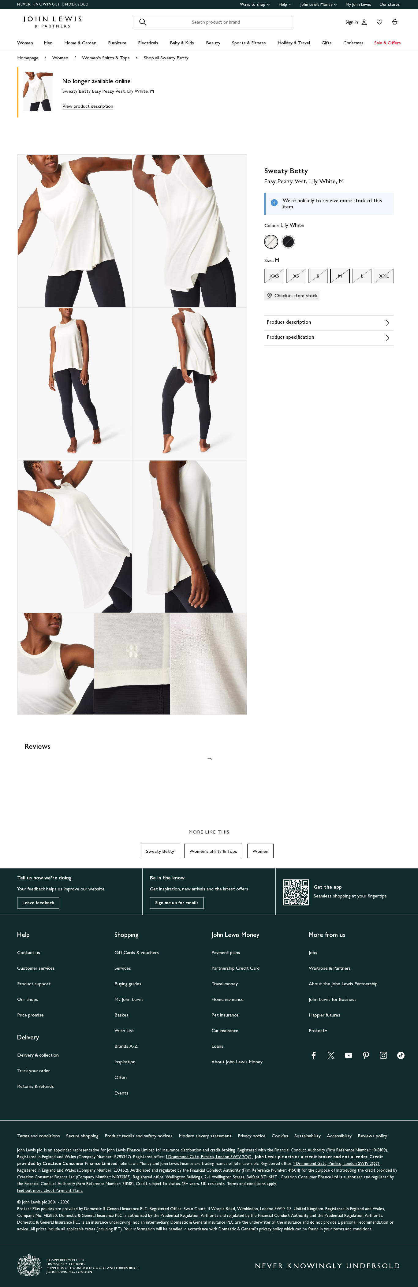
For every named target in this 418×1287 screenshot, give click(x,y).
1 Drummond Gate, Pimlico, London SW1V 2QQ (209, 1156)
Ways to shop (252, 4)
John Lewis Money (316, 4)
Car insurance (224, 1030)
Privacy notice (252, 1136)
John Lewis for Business (332, 999)
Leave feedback (38, 902)
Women (25, 43)
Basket (121, 1015)
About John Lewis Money (237, 1062)
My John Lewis (358, 4)
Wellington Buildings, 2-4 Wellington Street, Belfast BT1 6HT (222, 1177)
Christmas (353, 43)
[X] (331, 1057)
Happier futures (324, 1015)
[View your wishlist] (378, 22)
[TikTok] (401, 1057)
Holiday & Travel (294, 43)
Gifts (327, 43)
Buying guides (127, 984)
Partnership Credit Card (235, 968)
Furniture (117, 43)
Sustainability (307, 1136)
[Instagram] (383, 1057)
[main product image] (42, 92)
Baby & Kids (182, 43)
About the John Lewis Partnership (343, 984)
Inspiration (125, 1062)
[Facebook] (313, 1057)
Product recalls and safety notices (139, 1136)
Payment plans (225, 952)
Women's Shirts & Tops (106, 58)
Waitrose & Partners (330, 968)
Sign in (351, 22)
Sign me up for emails (177, 902)
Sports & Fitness (249, 43)
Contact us (28, 952)
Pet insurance (225, 1015)
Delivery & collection (38, 1055)
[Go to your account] (364, 22)
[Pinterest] (366, 1057)
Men (48, 43)
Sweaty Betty (160, 851)
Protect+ (318, 1030)
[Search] (142, 22)
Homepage (28, 58)
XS (292, 277)
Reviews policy (372, 1136)
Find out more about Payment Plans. (50, 1190)
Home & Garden (80, 43)
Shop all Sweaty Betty (166, 58)
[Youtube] (348, 1057)
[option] (271, 241)
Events (121, 1093)
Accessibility (339, 1136)
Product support (34, 984)
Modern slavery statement (205, 1136)
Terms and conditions (38, 1136)
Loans (217, 1046)
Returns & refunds (35, 1086)
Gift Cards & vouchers (136, 952)
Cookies (280, 1136)
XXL (381, 277)
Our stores (389, 4)
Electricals (148, 43)
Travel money (224, 984)
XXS (271, 277)
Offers (121, 1077)
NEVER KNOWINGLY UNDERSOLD (53, 4)
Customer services (36, 968)
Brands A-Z (126, 1046)
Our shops (27, 999)
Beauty (213, 43)
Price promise (30, 1015)
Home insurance (227, 999)
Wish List (124, 1030)
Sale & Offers (387, 43)
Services (122, 968)
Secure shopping (82, 1136)
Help (283, 4)
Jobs (313, 952)
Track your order (33, 1070)
